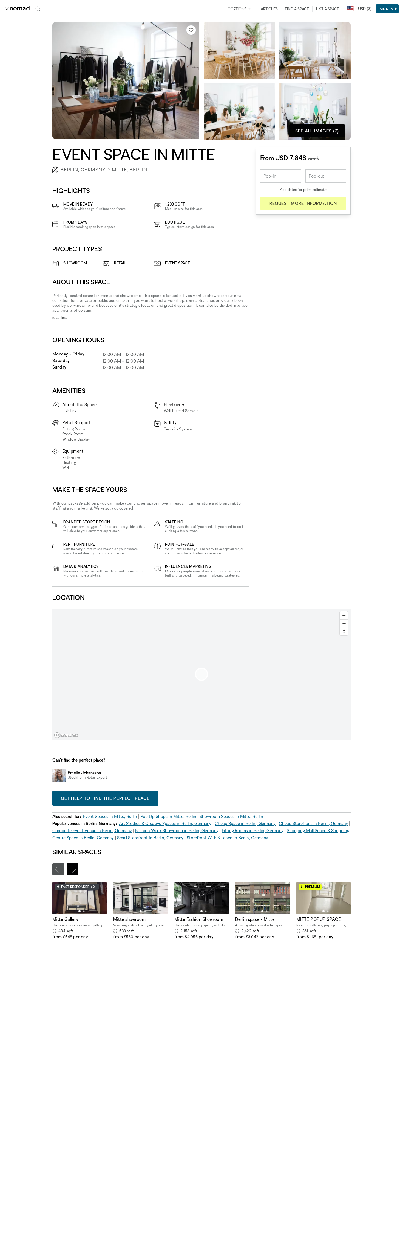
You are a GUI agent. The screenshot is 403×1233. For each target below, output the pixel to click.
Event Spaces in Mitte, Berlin (110, 816)
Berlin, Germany (83, 169)
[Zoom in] (344, 615)
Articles (269, 9)
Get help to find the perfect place (105, 798)
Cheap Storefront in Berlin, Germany (313, 823)
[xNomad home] (17, 8)
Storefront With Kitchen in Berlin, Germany (227, 837)
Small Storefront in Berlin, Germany (150, 837)
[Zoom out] (344, 623)
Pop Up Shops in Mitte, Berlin (168, 816)
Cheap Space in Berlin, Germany (245, 823)
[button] (79, 911)
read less (59, 317)
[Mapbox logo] (66, 735)
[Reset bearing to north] (344, 631)
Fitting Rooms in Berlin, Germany (252, 830)
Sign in (386, 9)
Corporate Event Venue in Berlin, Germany (92, 830)
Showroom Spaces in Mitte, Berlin (231, 816)
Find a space (297, 9)
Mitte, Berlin (129, 169)
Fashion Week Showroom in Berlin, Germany (176, 830)
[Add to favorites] (191, 30)
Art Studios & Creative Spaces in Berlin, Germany (165, 823)
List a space (327, 9)
